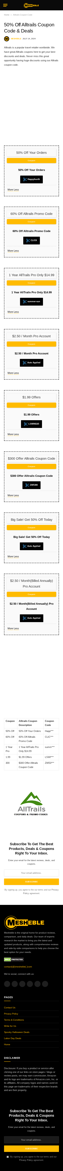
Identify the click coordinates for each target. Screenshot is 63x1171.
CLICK (33, 240)
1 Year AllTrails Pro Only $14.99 (31, 292)
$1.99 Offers (31, 414)
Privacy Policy (11, 1013)
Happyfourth (33, 179)
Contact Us (9, 1007)
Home (6, 15)
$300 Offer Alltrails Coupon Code (31, 475)
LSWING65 (33, 424)
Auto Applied (33, 363)
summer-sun (33, 301)
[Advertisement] (31, 106)
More (10, 189)
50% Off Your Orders (31, 170)
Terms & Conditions (14, 1020)
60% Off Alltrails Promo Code (31, 231)
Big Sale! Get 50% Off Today (31, 537)
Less (16, 189)
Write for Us (10, 1026)
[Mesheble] (31, 5)
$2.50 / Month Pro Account (31, 353)
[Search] (58, 5)
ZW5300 (33, 485)
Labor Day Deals (12, 1038)
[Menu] (5, 5)
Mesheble (16, 39)
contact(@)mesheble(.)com (18, 966)
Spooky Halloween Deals (16, 1032)
